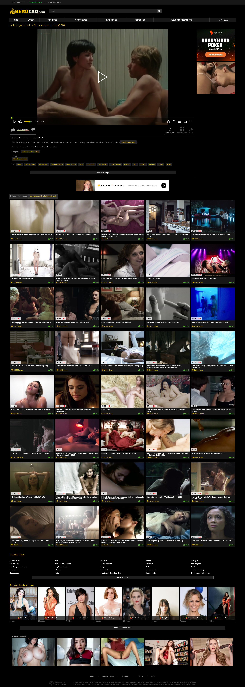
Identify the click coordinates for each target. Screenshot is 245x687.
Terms (140, 676)
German (152, 164)
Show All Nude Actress (122, 628)
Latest (31, 20)
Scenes (142, 164)
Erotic (161, 164)
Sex (134, 164)
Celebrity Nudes (57, 164)
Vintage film (43, 164)
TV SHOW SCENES (17, 2)
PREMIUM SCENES (35, 2)
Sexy (81, 164)
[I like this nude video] (12, 131)
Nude (19, 164)
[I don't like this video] (33, 131)
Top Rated (52, 20)
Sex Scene (91, 164)
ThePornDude (223, 20)
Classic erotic (30, 164)
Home (15, 20)
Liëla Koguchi (116, 164)
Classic (127, 164)
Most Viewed (81, 20)
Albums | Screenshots (181, 20)
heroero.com (62, 682)
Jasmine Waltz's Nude (54, 2)
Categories (111, 20)
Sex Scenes (102, 164)
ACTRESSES (140, 20)
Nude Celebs (71, 164)
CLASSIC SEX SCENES (30, 152)
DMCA (153, 676)
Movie (169, 164)
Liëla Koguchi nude (128, 142)
